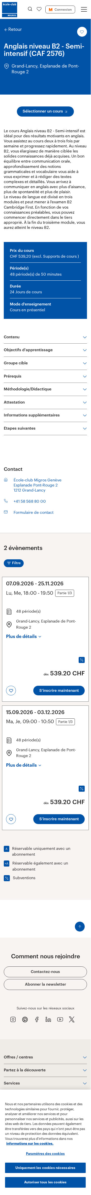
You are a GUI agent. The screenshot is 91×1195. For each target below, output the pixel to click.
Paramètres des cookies (45, 1153)
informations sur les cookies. (29, 1143)
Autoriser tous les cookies (45, 1182)
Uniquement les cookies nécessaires (45, 1167)
